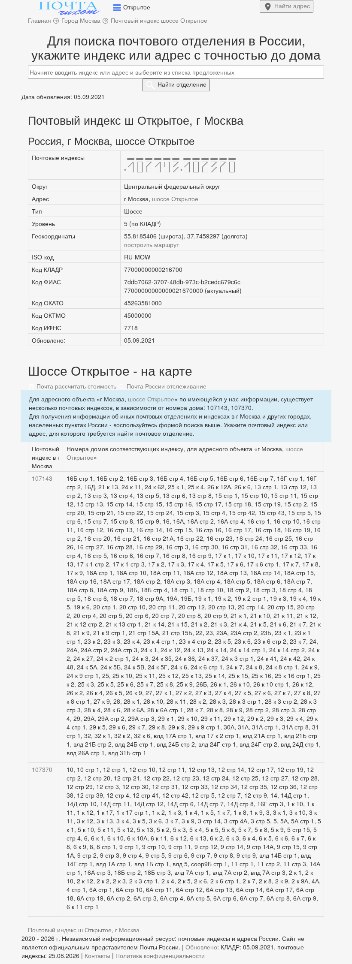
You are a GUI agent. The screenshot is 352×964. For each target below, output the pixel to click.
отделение (182, 84)
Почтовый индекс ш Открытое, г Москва (84, 929)
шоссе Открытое (175, 198)
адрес (292, 5)
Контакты (97, 955)
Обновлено (201, 947)
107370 (42, 769)
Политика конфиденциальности (160, 955)
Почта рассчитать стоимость (75, 386)
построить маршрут (151, 244)
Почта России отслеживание (165, 386)
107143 (42, 478)
